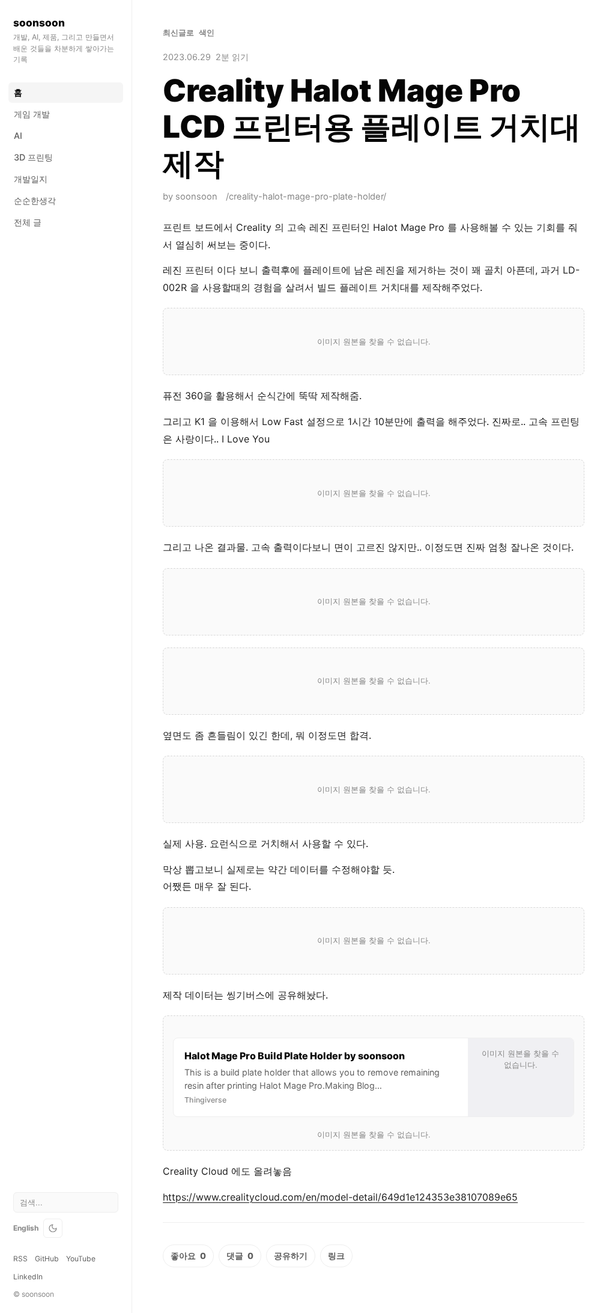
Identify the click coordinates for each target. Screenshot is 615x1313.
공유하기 (291, 1255)
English (25, 1228)
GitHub (47, 1258)
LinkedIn (28, 1276)
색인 (206, 33)
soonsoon (39, 22)
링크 (336, 1255)
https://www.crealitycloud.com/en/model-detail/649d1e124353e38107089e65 (340, 1197)
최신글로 (178, 33)
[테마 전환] (52, 1228)
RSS (20, 1258)
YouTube (80, 1258)
